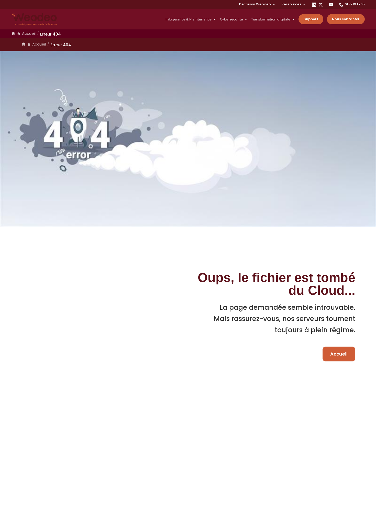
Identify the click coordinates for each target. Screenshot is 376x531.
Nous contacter (346, 19)
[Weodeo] (34, 19)
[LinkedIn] (314, 4)
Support (311, 19)
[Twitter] (321, 4)
